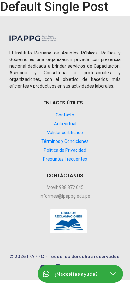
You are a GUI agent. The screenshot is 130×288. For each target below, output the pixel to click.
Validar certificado (65, 132)
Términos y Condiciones (65, 141)
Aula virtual (65, 123)
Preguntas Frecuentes (65, 158)
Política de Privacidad (65, 150)
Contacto (65, 114)
